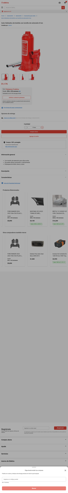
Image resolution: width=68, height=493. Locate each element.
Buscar (34, 488)
